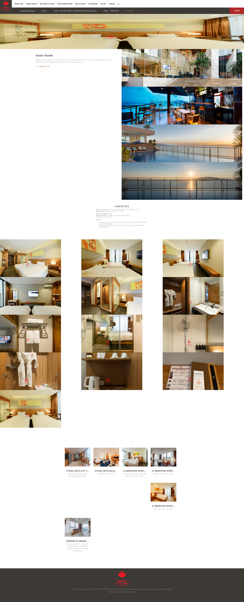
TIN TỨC (103, 4)
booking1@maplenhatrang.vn (146, 589)
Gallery (106, 11)
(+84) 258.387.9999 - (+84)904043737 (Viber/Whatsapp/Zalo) (78, 11)
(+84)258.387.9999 (101, 589)
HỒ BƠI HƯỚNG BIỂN (64, 4)
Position (44, 11)
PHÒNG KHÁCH (31, 4)
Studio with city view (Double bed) (77, 471)
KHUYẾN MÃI (93, 4)
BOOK (237, 11)
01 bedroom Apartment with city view (163, 471)
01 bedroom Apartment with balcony (163, 506)
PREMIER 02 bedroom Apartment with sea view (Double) (77, 541)
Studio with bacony (106, 471)
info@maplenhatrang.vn (27, 11)
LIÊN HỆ (112, 4)
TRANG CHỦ (18, 4)
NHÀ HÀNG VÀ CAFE (47, 4)
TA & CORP (130, 11)
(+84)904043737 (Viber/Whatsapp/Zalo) (122, 589)
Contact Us (44, 66)
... (122, 441)
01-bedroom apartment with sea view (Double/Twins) (134, 471)
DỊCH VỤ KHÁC (80, 4)
